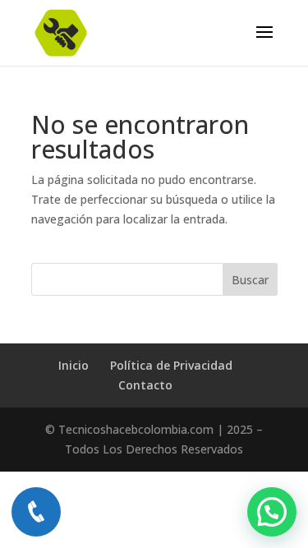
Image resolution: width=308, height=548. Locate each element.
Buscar (250, 280)
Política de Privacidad (171, 365)
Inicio (73, 365)
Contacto (145, 385)
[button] (272, 511)
